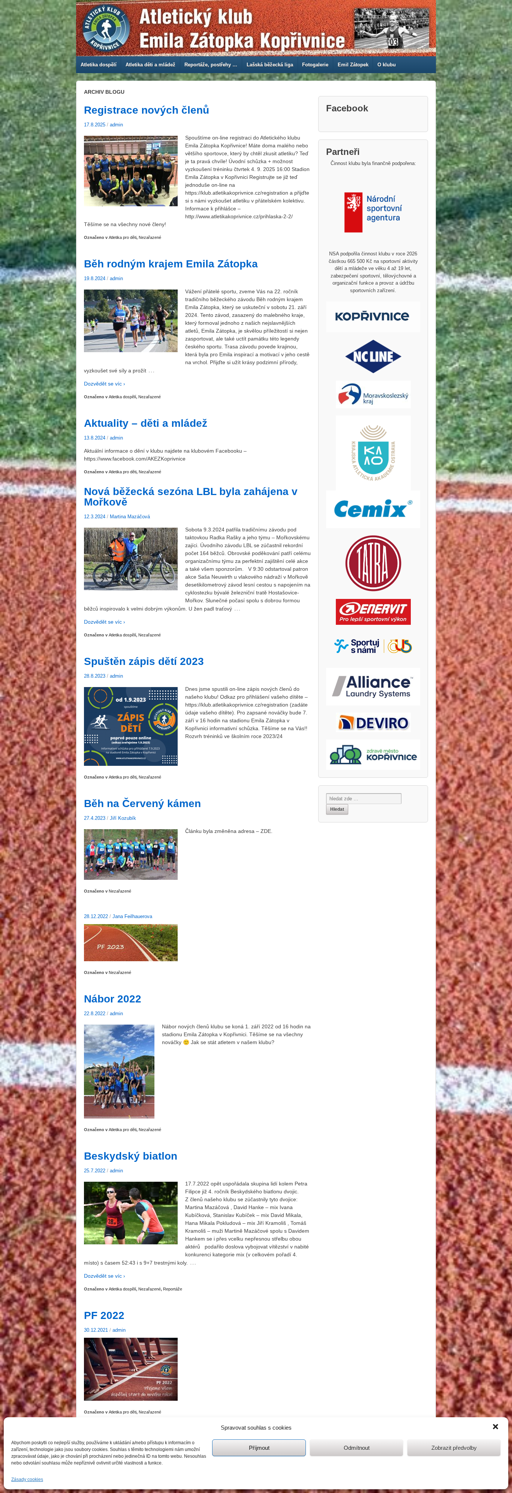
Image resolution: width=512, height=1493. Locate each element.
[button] (496, 1427)
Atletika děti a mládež (150, 65)
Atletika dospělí (99, 65)
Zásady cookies (27, 1479)
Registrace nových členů (146, 110)
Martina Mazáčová (130, 516)
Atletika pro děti (122, 237)
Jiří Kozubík (123, 818)
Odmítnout (357, 1448)
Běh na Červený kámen (142, 803)
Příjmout (259, 1448)
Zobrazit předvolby (454, 1448)
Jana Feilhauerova (132, 916)
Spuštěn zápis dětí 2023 (144, 661)
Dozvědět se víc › (104, 384)
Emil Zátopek (353, 65)
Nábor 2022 (112, 999)
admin (116, 125)
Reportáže (172, 1289)
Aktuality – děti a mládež (145, 423)
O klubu (386, 65)
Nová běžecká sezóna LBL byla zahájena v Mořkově (191, 497)
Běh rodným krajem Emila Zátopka (171, 264)
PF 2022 (104, 1315)
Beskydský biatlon (130, 1156)
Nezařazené (150, 237)
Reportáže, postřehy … (210, 65)
